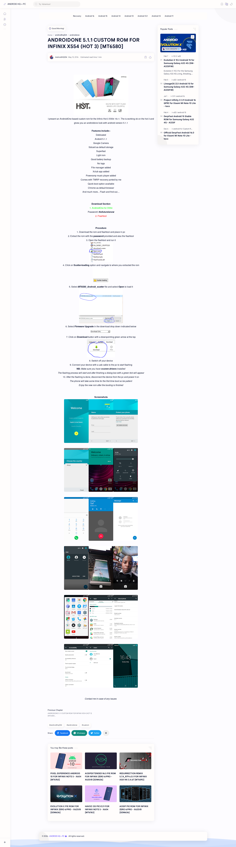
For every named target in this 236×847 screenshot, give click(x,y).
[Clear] (78, 4)
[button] (227, 4)
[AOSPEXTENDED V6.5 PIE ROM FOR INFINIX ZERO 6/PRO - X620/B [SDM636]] (101, 761)
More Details (49, 836)
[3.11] (174, 96)
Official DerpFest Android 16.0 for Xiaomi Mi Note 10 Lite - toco (179, 135)
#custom (85, 725)
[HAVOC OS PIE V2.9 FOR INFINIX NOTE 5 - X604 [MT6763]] (101, 793)
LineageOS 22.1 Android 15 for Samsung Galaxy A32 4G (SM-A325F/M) (179, 86)
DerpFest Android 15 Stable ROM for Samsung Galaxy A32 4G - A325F (179, 119)
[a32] (179, 56)
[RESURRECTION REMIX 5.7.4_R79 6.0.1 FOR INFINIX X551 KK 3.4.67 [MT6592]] (135, 761)
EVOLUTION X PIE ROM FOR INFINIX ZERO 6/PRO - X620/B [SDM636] (65, 809)
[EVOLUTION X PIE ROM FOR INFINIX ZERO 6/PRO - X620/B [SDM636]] (66, 793)
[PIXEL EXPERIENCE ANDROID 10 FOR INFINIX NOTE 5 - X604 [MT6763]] (66, 761)
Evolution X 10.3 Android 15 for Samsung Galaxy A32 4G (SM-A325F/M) (179, 63)
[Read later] (146, 57)
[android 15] (182, 79)
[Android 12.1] (143, 16)
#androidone (72, 725)
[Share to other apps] (106, 733)
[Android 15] (102, 16)
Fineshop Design (104, 836)
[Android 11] (169, 16)
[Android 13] (129, 16)
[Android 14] (115, 16)
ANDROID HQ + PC (17, 4)
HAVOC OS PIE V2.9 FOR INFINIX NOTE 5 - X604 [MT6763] (97, 809)
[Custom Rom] (188, 128)
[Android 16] (89, 16)
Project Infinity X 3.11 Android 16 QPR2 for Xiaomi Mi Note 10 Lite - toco (180, 103)
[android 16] (180, 96)
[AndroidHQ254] (61, 57)
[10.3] (175, 56)
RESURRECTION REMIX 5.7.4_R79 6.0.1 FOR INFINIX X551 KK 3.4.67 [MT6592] (133, 776)
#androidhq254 (55, 725)
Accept (24, 836)
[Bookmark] (222, 4)
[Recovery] (77, 16)
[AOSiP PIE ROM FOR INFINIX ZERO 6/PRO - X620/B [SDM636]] (135, 793)
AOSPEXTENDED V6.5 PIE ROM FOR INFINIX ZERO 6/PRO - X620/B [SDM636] (100, 776)
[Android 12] (156, 16)
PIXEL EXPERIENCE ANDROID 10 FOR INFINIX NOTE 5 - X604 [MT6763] (65, 776)
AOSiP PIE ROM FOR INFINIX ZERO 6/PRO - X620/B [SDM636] (134, 809)
